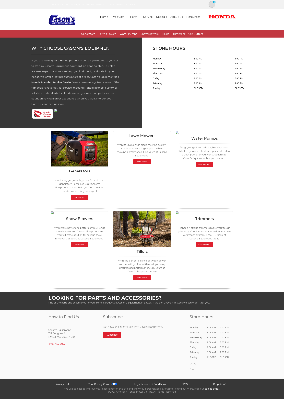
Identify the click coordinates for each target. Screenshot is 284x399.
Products (118, 16)
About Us (176, 16)
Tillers (165, 33)
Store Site (130, 4)
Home (104, 16)
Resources (193, 16)
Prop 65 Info (220, 384)
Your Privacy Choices (100, 384)
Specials (161, 16)
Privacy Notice (64, 384)
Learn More (78, 197)
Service (148, 16)
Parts (133, 16)
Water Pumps (128, 33)
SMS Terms (188, 384)
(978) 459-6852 (117, 4)
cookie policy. (212, 388)
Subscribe (112, 334)
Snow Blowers (149, 33)
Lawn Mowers (107, 33)
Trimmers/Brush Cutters (188, 33)
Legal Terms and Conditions (150, 384)
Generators (88, 33)
